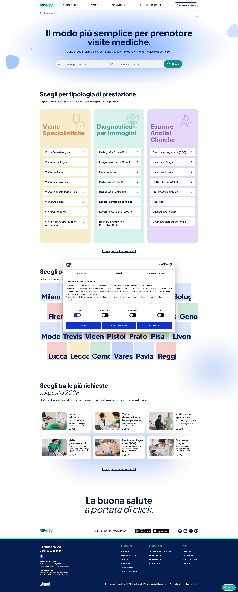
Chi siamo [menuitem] (187, 551)
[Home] (40, 13)
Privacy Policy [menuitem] (163, 584)
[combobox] (83, 64)
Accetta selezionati (119, 325)
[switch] (105, 315)
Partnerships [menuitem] (154, 563)
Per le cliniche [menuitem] (155, 559)
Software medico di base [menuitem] (160, 551)
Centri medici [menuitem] (127, 563)
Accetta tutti (154, 325)
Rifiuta (83, 325)
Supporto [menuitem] (125, 559)
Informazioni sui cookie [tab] (156, 273)
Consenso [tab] (81, 273)
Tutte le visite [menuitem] (127, 567)
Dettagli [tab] (119, 273)
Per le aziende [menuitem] (155, 555)
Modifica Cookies (190, 559)
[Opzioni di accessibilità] (41, 556)
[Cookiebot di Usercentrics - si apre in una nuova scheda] (161, 265)
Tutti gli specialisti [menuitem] (129, 571)
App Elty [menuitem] (125, 551)
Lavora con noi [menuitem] (189, 555)
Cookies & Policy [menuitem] (192, 584)
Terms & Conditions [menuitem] (177, 584)
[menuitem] (70, 4)
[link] (119, 251)
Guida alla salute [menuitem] (128, 555)
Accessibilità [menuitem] (188, 563)
